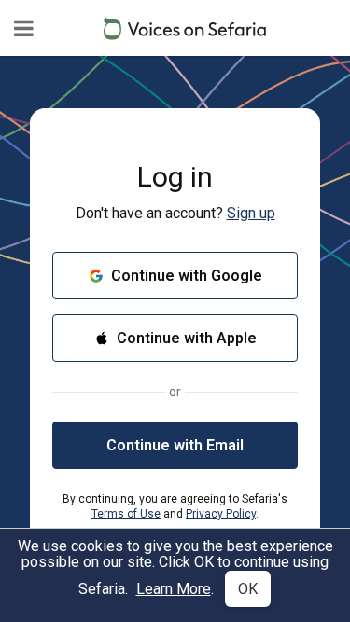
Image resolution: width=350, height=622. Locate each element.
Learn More (173, 589)
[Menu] (24, 28)
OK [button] (248, 589)
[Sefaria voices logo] (185, 28)
